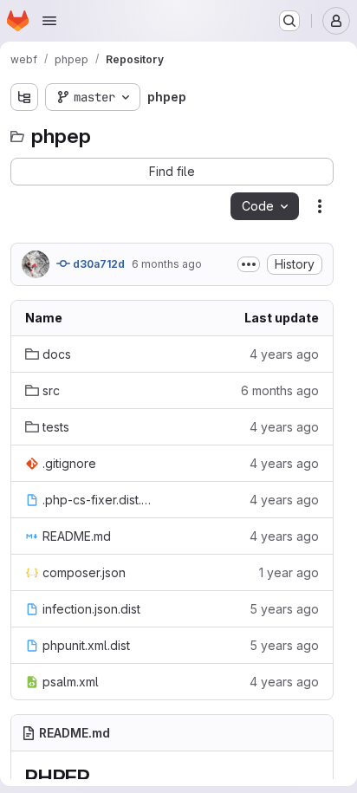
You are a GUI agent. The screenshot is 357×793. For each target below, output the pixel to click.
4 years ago (284, 354)
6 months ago (167, 263)
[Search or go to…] (289, 20)
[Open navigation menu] (49, 21)
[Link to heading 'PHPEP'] (101, 777)
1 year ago (289, 572)
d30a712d (97, 263)
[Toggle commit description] (248, 264)
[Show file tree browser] (24, 97)
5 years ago (284, 608)
